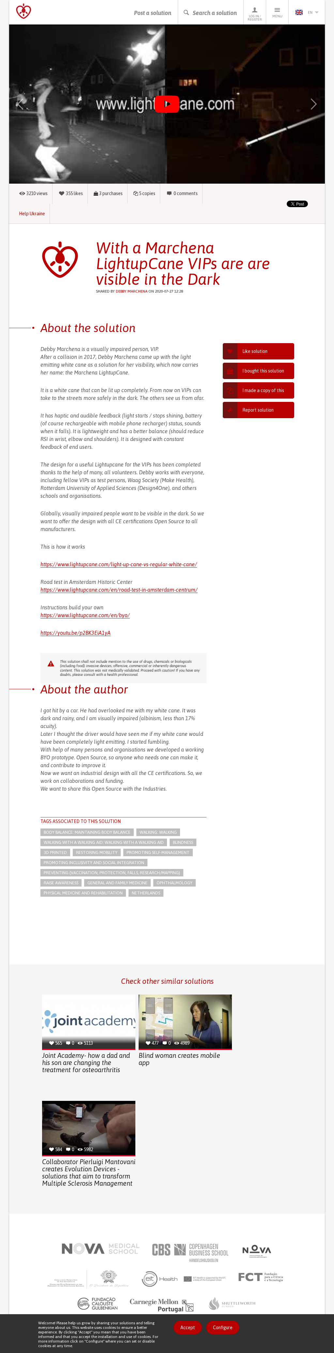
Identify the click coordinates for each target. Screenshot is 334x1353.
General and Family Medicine (117, 882)
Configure (223, 1327)
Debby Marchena (131, 291)
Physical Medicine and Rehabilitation (83, 892)
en (310, 12)
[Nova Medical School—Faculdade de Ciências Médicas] (101, 1248)
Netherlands (146, 892)
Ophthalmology (174, 882)
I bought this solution (263, 370)
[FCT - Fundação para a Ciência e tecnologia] (262, 1277)
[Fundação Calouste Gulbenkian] (97, 1303)
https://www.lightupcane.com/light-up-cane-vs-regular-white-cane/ (118, 564)
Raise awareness (61, 882)
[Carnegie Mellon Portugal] (163, 1305)
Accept (187, 1327)
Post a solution (152, 12)
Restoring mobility (96, 852)
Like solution (254, 351)
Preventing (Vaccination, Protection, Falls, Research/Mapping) (112, 872)
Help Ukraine (32, 213)
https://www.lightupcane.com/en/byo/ (85, 615)
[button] (28, 104)
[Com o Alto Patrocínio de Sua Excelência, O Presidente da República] (88, 1279)
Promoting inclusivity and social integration (94, 862)
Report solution (258, 410)
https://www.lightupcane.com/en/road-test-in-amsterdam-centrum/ (119, 590)
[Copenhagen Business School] (189, 1253)
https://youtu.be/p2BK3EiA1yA (75, 633)
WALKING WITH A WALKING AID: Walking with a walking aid (104, 842)
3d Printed (55, 852)
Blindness (183, 842)
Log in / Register (255, 17)
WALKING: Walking (158, 832)
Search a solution (215, 12)
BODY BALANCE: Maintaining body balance (87, 832)
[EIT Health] (184, 1279)
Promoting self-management (158, 852)
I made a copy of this (263, 390)
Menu (277, 16)
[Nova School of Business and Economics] (256, 1251)
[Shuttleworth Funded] (232, 1303)
